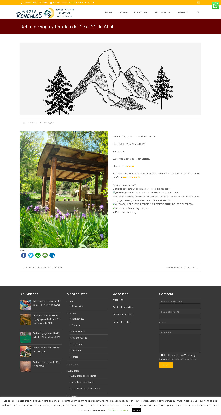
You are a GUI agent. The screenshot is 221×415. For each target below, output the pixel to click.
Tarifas (74, 356)
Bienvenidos (77, 305)
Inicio (108, 12)
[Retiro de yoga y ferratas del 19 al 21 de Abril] (110, 79)
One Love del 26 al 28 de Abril (182, 267)
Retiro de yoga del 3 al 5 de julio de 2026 (46, 349)
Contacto (183, 12)
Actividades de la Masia (82, 382)
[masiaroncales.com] (45, 12)
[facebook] (198, 3)
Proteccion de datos (123, 314)
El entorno (141, 12)
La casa (123, 12)
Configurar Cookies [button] (118, 409)
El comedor (77, 344)
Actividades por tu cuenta (83, 375)
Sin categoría (48, 122)
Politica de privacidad (123, 307)
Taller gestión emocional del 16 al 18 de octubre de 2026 (46, 303)
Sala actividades (79, 337)
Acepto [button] (136, 410)
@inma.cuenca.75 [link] (131, 177)
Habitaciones (77, 318)
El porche (75, 325)
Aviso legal (118, 299)
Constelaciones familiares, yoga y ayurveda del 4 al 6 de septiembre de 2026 (47, 319)
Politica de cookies (122, 322)
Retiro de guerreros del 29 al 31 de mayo (47, 364)
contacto (129, 166)
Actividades (162, 12)
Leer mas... (99, 409)
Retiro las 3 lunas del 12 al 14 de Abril (42, 267)
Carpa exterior (78, 331)
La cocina (76, 350)
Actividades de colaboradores (85, 388)
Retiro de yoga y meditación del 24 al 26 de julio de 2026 (46, 335)
